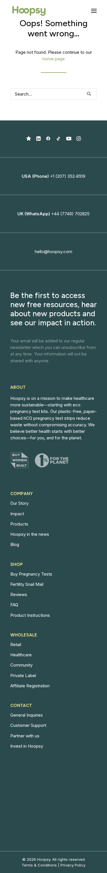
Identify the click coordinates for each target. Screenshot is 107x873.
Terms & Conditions (39, 865)
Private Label (23, 675)
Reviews (18, 594)
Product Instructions (30, 615)
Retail (15, 644)
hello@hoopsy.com (53, 251)
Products (19, 524)
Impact (17, 513)
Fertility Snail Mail (26, 584)
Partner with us (24, 735)
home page (54, 58)
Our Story (19, 503)
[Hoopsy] (29, 10)
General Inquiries (26, 715)
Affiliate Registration (30, 685)
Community (21, 665)
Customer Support (28, 725)
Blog (14, 544)
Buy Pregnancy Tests (31, 574)
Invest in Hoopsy (26, 746)
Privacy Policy (72, 865)
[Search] (53, 94)
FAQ (14, 604)
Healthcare (21, 654)
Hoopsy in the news (29, 534)
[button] (94, 11)
